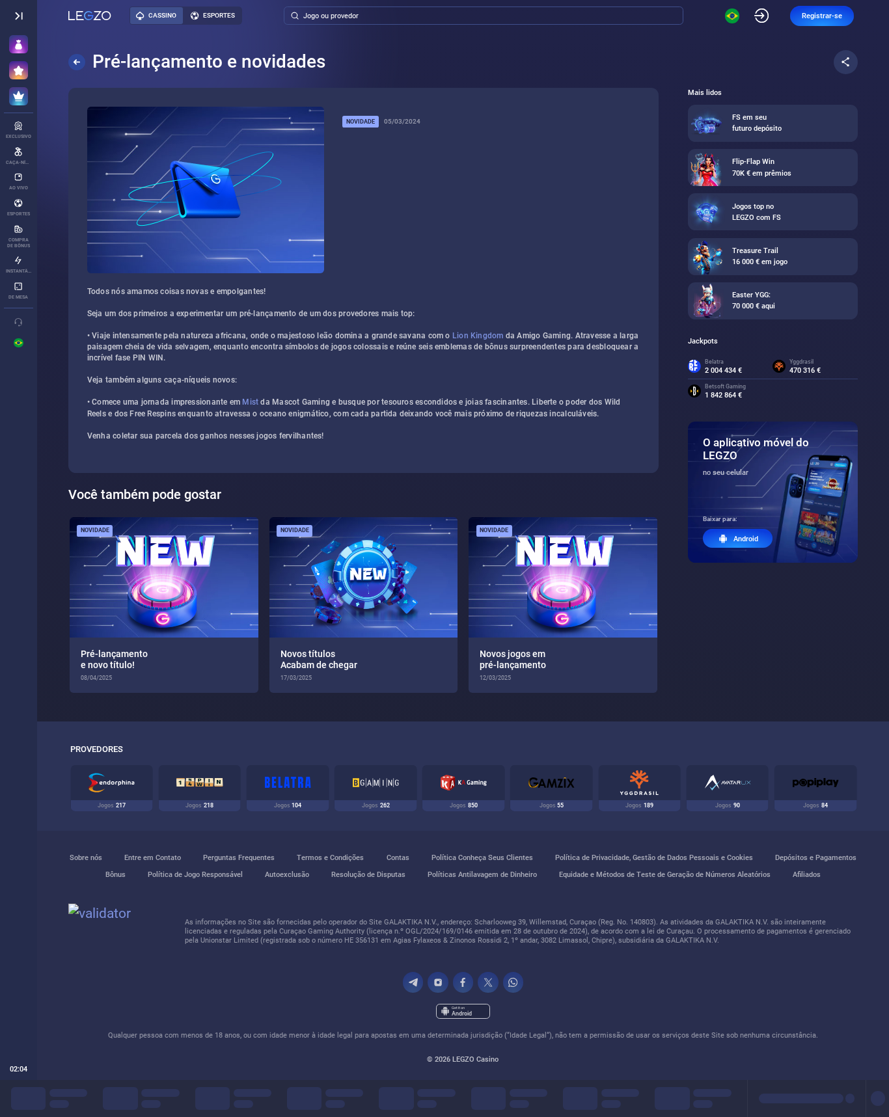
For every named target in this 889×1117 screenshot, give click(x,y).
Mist (250, 402)
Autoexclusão (287, 874)
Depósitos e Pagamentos (815, 857)
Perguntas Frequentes (239, 857)
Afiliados (807, 874)
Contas (398, 857)
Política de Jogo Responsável (195, 874)
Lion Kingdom (478, 335)
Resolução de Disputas (368, 874)
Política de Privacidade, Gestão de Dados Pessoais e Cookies (654, 857)
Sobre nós (86, 857)
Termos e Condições (330, 857)
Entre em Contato (152, 857)
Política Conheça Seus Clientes (482, 857)
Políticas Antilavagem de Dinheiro (482, 874)
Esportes (219, 15)
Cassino (162, 15)
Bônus (115, 874)
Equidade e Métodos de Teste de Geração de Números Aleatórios (665, 874)
